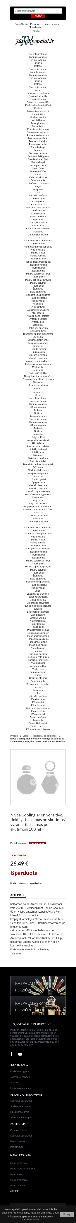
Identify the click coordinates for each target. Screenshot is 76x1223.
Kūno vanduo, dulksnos (38, 228)
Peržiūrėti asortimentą (38, 990)
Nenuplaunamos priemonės (38, 246)
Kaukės (38, 108)
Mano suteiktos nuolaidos (23, 1168)
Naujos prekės (17, 1141)
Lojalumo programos (20, 1088)
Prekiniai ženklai (18, 1130)
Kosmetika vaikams (38, 385)
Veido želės (38, 168)
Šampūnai (38, 289)
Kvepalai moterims (38, 54)
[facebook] (11, 1054)
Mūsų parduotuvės (19, 1112)
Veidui (38, 90)
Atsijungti (15, 1191)
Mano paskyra (52, 24)
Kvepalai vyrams (38, 72)
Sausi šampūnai (38, 291)
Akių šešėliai (38, 313)
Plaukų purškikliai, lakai (38, 273)
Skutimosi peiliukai (38, 153)
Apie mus (15, 1082)
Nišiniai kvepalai (38, 60)
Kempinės (38, 189)
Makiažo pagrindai (38, 358)
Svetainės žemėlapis (20, 1117)
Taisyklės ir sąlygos (20, 1077)
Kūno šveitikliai (38, 210)
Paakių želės (38, 126)
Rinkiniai (38, 63)
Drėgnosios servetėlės (38, 102)
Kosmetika (38, 304)
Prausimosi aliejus (38, 141)
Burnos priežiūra (38, 171)
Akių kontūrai (38, 307)
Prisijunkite (35, 24)
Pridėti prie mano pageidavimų (26, 883)
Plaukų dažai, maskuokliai (38, 262)
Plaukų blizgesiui (38, 298)
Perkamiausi (16, 1147)
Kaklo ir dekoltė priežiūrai (38, 105)
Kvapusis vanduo (38, 57)
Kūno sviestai (38, 213)
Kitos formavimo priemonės (38, 240)
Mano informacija (19, 1180)
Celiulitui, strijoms (38, 177)
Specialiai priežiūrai (38, 159)
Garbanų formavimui (38, 234)
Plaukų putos (38, 276)
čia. (37, 1219)
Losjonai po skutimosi (38, 111)
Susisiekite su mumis (20, 1106)
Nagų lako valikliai (38, 373)
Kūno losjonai (38, 204)
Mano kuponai (17, 1185)
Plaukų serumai (38, 283)
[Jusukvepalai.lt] (38, 42)
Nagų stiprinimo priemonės (38, 376)
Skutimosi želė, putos (38, 156)
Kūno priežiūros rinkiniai (38, 207)
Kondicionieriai (38, 243)
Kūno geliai (38, 201)
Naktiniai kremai (38, 120)
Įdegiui (38, 186)
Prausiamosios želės (38, 138)
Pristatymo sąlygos (19, 1071)
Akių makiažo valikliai (38, 310)
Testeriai (38, 66)
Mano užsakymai (18, 1163)
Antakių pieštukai (38, 319)
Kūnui (38, 174)
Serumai (38, 150)
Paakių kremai (38, 123)
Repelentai (38, 219)
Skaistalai (38, 382)
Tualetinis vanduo (38, 69)
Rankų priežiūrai (38, 216)
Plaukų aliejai (38, 252)
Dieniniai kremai (38, 99)
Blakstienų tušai (38, 331)
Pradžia (14, 736)
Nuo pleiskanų (38, 249)
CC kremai (38, 337)
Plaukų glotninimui (38, 265)
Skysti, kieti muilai (38, 222)
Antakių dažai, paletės (38, 316)
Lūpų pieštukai (38, 352)
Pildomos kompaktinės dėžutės (38, 379)
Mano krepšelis (36, 27)
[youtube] (20, 1054)
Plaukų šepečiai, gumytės (38, 280)
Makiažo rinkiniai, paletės (38, 364)
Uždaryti (67, 1214)
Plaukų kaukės (38, 268)
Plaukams (38, 231)
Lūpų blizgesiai (38, 349)
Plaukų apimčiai (38, 255)
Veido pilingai (38, 162)
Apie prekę (18, 895)
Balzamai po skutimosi (38, 93)
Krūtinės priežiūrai (38, 195)
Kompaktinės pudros (38, 343)
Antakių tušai (38, 322)
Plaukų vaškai (38, 301)
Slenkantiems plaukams (38, 295)
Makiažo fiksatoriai (38, 355)
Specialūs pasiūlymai (21, 1101)
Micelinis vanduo (38, 117)
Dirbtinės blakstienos (38, 340)
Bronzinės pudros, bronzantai (38, 334)
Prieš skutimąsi (38, 147)
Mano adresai (17, 1174)
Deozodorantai (38, 180)
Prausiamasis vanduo (38, 135)
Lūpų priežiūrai (38, 114)
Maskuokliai (38, 367)
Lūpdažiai (38, 346)
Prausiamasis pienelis (38, 132)
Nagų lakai (38, 370)
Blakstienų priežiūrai (38, 328)
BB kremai (38, 325)
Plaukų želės (38, 286)
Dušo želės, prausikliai (38, 183)
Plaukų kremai (38, 270)
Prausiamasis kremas (38, 129)
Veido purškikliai (38, 165)
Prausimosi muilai (38, 144)
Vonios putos (38, 225)
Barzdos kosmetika (38, 96)
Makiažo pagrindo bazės (38, 361)
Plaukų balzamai (38, 258)
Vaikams (38, 388)
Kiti (38, 192)
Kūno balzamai (38, 198)
